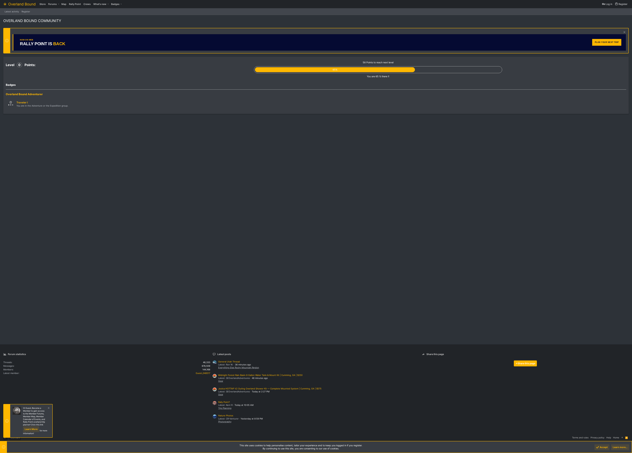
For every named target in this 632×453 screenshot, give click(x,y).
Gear (220, 381)
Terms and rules (580, 437)
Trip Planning (224, 408)
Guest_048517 (203, 373)
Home (616, 437)
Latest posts (224, 354)
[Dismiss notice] (624, 32)
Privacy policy (597, 437)
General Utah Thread (229, 361)
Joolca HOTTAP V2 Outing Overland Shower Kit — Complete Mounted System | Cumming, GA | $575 (269, 388)
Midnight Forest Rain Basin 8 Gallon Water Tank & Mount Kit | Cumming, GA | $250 (260, 375)
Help (608, 437)
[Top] (622, 437)
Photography (224, 421)
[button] (58, 4)
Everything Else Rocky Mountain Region (238, 367)
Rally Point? (224, 402)
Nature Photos (225, 415)
